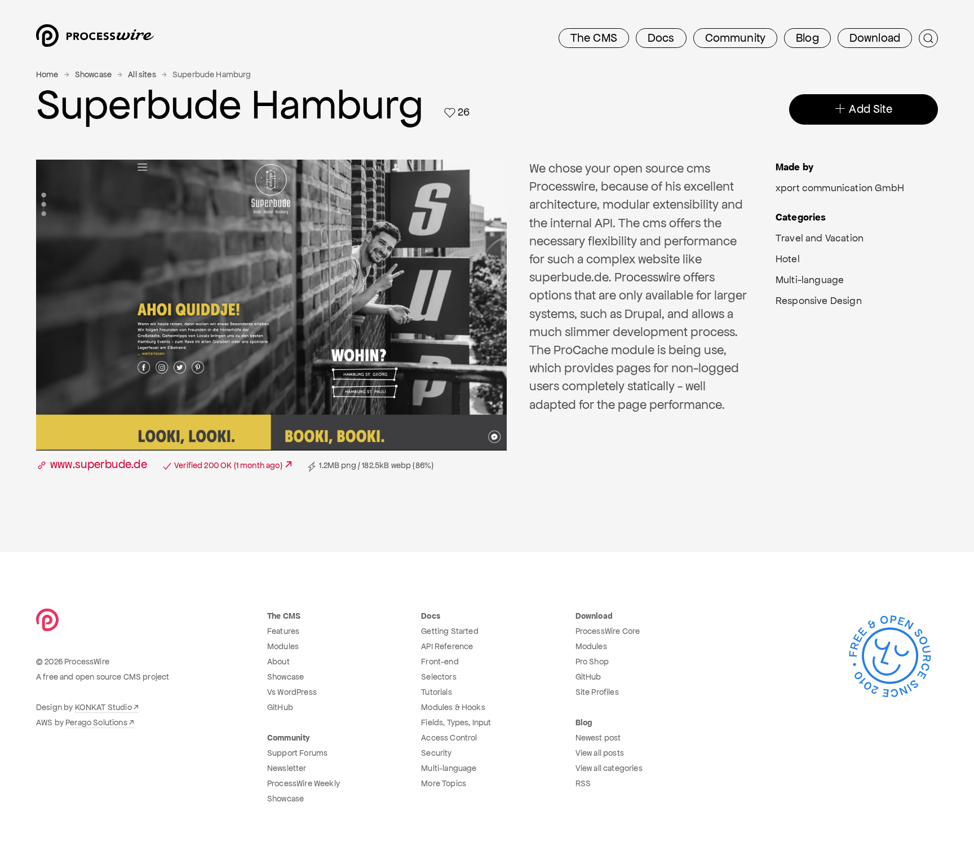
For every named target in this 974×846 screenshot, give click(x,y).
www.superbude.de (164, 464)
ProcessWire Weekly (303, 783)
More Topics (443, 783)
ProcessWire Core (607, 631)
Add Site (869, 109)
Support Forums (297, 753)
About (278, 661)
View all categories (609, 768)
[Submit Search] (928, 38)
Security (436, 753)
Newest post (598, 738)
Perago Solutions (96, 722)
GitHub (280, 707)
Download (874, 37)
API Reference (447, 646)
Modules (283, 646)
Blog (807, 37)
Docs (661, 37)
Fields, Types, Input (456, 722)
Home (47, 74)
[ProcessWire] (93, 39)
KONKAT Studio (103, 707)
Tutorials (436, 692)
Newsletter (287, 768)
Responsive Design (819, 300)
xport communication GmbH (840, 188)
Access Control (449, 738)
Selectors (438, 677)
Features (283, 631)
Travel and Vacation (820, 238)
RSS (583, 783)
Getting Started (449, 631)
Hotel (788, 259)
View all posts (599, 753)
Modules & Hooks (453, 707)
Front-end (439, 661)
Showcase (93, 74)
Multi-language (810, 280)
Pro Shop (592, 661)
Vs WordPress (292, 692)
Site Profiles (597, 692)
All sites (142, 74)
